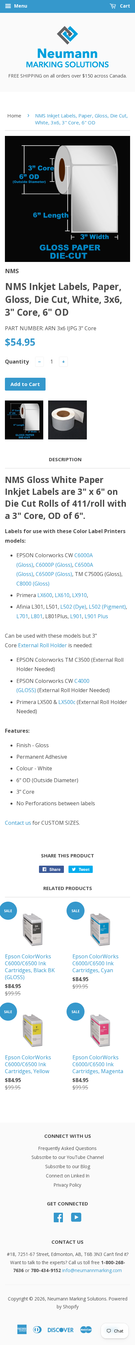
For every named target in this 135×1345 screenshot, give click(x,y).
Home (14, 115)
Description (65, 459)
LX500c (66, 702)
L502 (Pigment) (107, 606)
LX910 (79, 595)
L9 (87, 616)
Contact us (18, 822)
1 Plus (100, 616)
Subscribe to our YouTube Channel (67, 1157)
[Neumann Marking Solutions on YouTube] (76, 1219)
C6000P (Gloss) (54, 564)
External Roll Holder (42, 645)
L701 (22, 616)
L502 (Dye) (73, 606)
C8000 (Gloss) (32, 583)
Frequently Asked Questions (67, 1148)
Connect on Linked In (67, 1175)
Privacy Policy (67, 1185)
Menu (20, 6)
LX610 (62, 595)
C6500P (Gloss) (54, 574)
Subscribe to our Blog (67, 1166)
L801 (37, 616)
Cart (124, 6)
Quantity (17, 361)
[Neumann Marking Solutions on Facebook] (58, 1219)
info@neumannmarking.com (92, 1270)
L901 (76, 616)
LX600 (44, 595)
